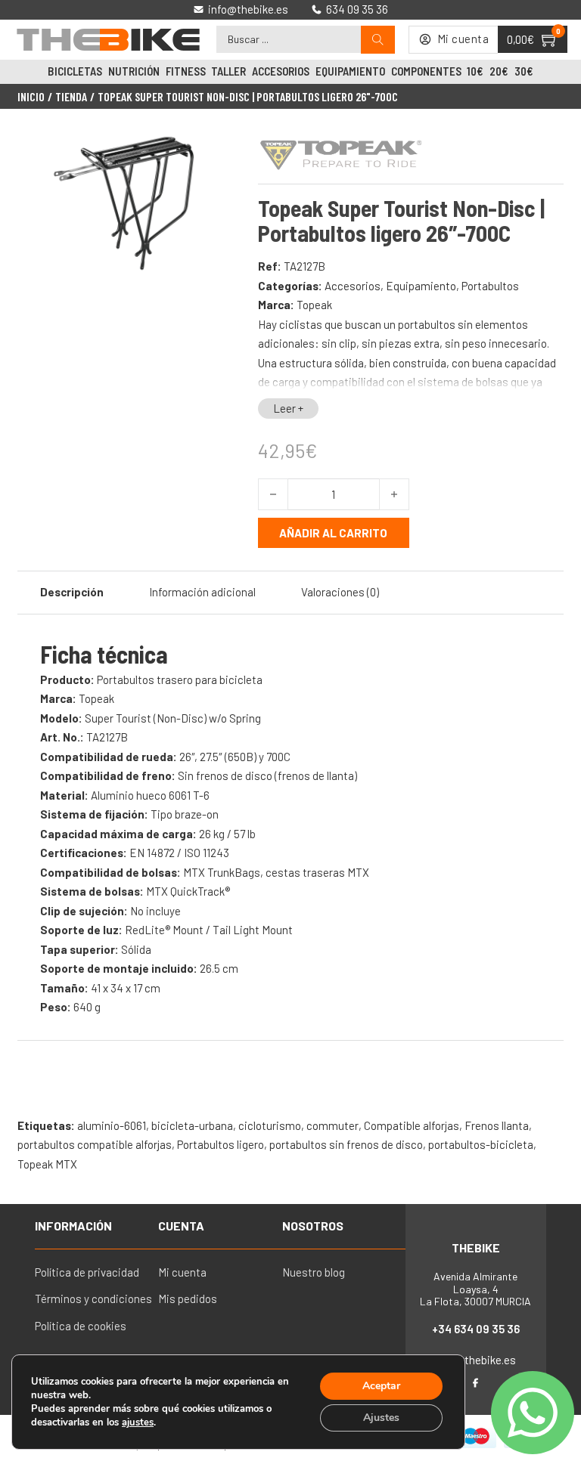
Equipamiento (350, 71)
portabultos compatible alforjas (94, 1144)
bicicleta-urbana (192, 1125)
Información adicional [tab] (202, 592)
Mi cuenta (182, 1272)
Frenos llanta (496, 1125)
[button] (216, 152)
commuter (332, 1125)
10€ (475, 71)
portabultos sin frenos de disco (346, 1144)
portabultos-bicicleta (480, 1144)
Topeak (314, 304)
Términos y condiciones (93, 1298)
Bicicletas (75, 71)
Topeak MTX (47, 1164)
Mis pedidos (187, 1298)
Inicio (31, 97)
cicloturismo (269, 1125)
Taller (228, 71)
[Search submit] (378, 40)
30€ (523, 71)
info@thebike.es (476, 1360)
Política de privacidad (87, 1272)
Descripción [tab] (72, 592)
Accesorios (280, 71)
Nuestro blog (313, 1272)
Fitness (186, 71)
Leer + (288, 408)
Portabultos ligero (220, 1144)
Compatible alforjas (411, 1125)
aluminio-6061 (111, 1125)
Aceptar (381, 1386)
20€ (498, 71)
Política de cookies (80, 1326)
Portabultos (490, 286)
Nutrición (134, 71)
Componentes (426, 71)
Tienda (71, 97)
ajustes (138, 1422)
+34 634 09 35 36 (476, 1329)
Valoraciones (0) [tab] (340, 592)
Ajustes (381, 1417)
